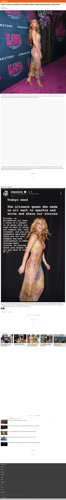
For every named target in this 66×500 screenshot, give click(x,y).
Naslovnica (3, 464)
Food (2, 477)
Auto (2, 487)
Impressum (16, 494)
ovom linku (37, 415)
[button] (64, 1)
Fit (1, 484)
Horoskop (3, 492)
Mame (2, 479)
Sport (2, 469)
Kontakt (13, 494)
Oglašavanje (2, 494)
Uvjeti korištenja (21, 494)
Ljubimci (2, 482)
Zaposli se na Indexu (8, 494)
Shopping (3, 474)
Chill (2, 489)
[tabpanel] (33, 433)
